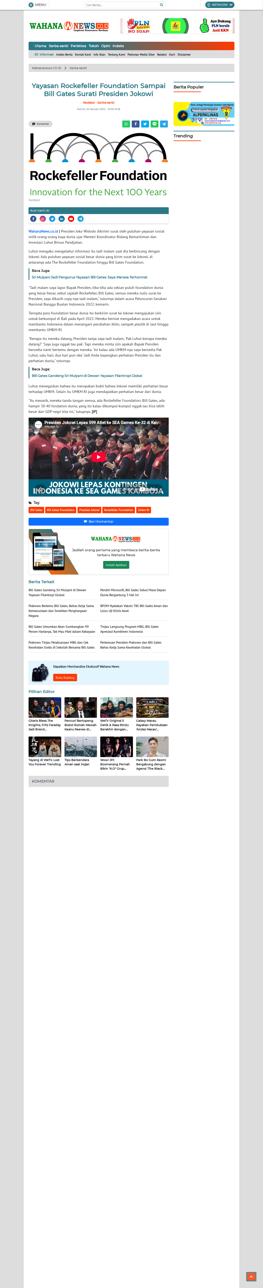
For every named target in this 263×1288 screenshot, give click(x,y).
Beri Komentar (101, 522)
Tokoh (94, 46)
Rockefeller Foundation (118, 510)
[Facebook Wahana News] (33, 219)
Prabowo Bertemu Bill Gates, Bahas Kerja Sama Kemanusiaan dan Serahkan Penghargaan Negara (61, 611)
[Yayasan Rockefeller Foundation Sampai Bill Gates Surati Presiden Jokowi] (99, 164)
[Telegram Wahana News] (80, 219)
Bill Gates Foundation (60, 510)
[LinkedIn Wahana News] (62, 219)
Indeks (118, 46)
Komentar (43, 124)
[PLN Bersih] (177, 25)
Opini (105, 46)
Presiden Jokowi (89, 510)
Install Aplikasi (116, 565)
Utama (40, 46)
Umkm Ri (143, 510)
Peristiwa (78, 46)
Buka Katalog (65, 677)
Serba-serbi (58, 46)
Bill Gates (36, 510)
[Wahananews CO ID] (70, 25)
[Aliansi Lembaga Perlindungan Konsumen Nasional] (204, 113)
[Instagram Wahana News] (43, 219)
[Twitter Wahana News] (52, 219)
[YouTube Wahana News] (71, 219)
